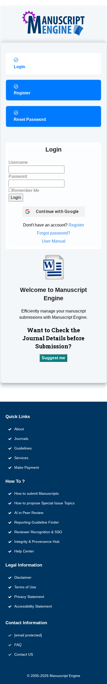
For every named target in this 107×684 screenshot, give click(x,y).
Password (18, 176)
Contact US (23, 654)
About (19, 429)
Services (21, 458)
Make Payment (26, 467)
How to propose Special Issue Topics (44, 503)
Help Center (24, 551)
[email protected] (28, 635)
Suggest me (53, 358)
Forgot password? (53, 233)
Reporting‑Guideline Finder (36, 522)
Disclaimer (22, 577)
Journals (21, 439)
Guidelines (23, 448)
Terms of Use (25, 587)
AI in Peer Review (28, 513)
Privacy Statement (29, 597)
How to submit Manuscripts (36, 493)
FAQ (18, 645)
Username (18, 162)
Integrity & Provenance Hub (36, 541)
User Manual (53, 241)
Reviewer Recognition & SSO (38, 532)
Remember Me (25, 190)
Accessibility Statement (33, 606)
